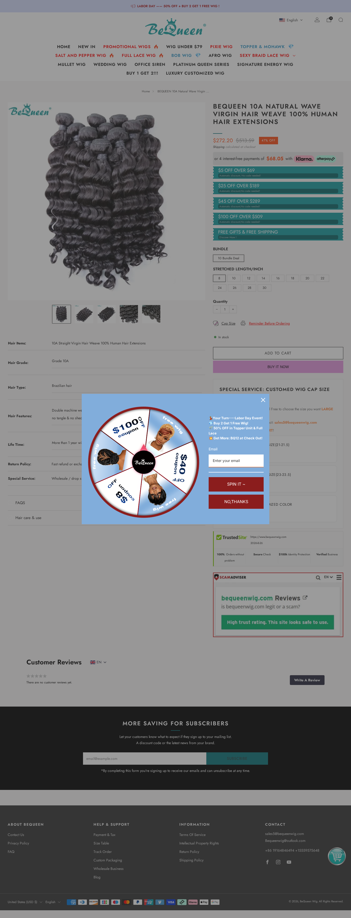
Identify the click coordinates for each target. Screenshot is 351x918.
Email (213, 449)
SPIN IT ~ (236, 484)
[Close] (263, 400)
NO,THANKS (236, 501)
